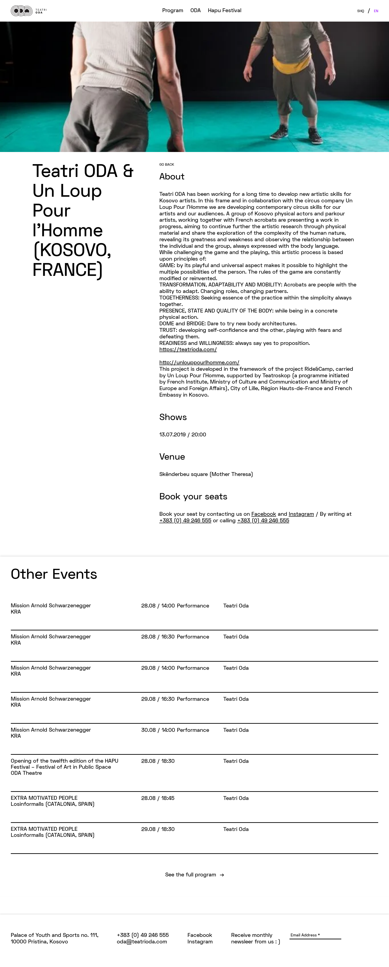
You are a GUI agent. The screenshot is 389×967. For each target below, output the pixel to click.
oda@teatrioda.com (142, 942)
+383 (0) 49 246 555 (185, 520)
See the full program (194, 875)
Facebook (263, 514)
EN (376, 11)
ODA (195, 10)
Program (172, 10)
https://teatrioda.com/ (188, 349)
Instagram (301, 514)
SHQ (360, 11)
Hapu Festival (224, 10)
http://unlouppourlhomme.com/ (199, 362)
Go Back (166, 164)
